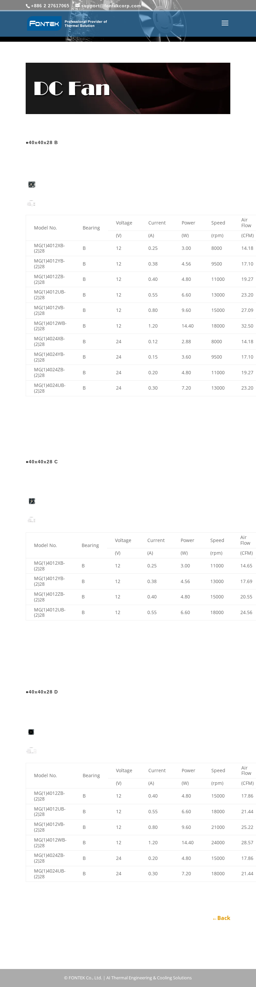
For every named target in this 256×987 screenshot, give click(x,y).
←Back (221, 918)
